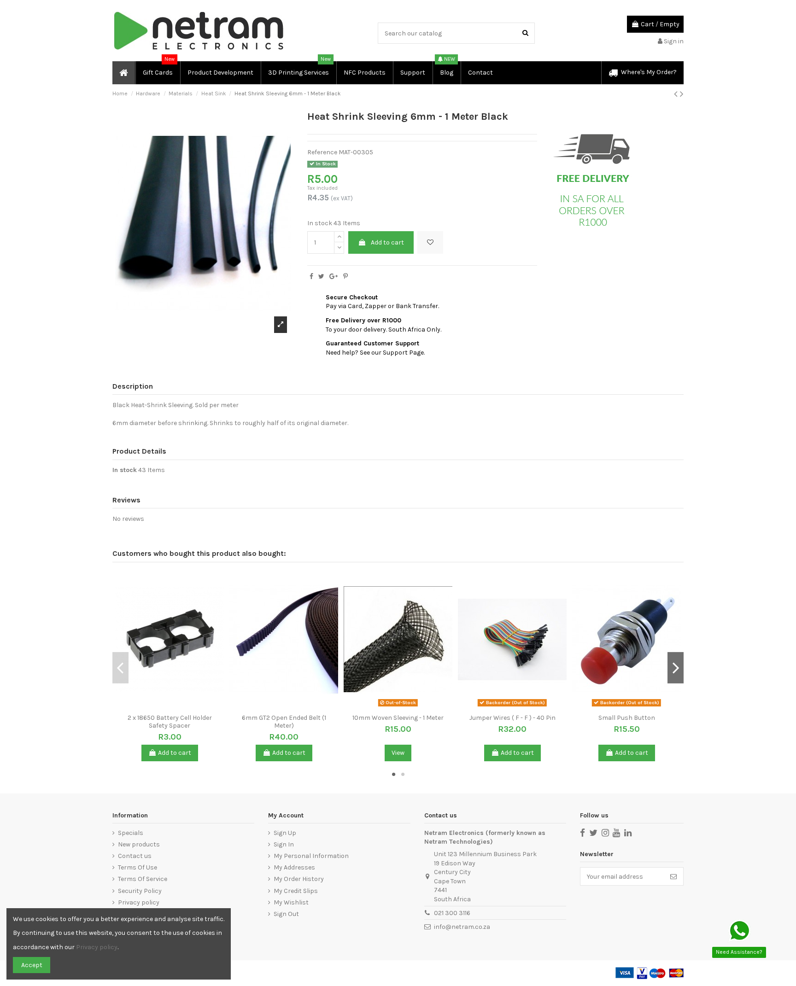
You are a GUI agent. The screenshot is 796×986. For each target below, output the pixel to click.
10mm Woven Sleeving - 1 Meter (398, 718)
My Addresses (294, 867)
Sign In (284, 844)
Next (675, 667)
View (398, 753)
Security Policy (140, 891)
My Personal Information (311, 856)
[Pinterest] (345, 276)
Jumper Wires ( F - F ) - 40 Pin (512, 718)
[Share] (311, 276)
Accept (31, 965)
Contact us (135, 856)
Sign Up (285, 833)
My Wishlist (291, 902)
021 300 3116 (452, 913)
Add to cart (387, 242)
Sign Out (286, 914)
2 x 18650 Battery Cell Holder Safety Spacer (170, 721)
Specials (130, 833)
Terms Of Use (137, 867)
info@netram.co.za (462, 927)
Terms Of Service (142, 879)
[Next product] (682, 93)
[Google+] (333, 276)
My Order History (299, 879)
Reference (322, 152)
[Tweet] (321, 276)
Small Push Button (626, 718)
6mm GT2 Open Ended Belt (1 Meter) (284, 721)
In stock (319, 223)
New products (139, 844)
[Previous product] (677, 93)
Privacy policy (138, 902)
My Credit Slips (296, 891)
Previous (120, 667)
